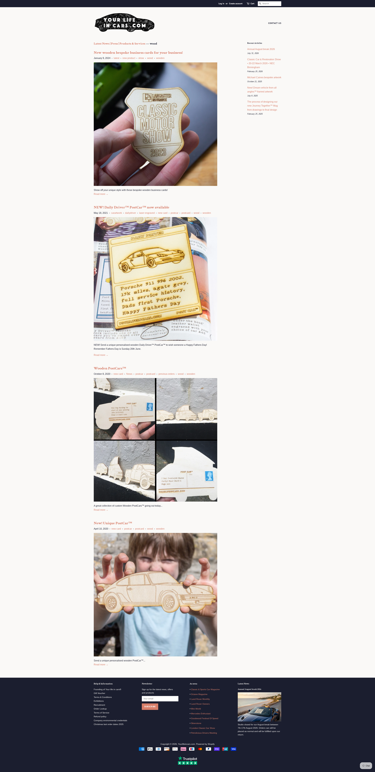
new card (162, 213)
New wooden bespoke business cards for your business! (138, 52)
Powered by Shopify (205, 744)
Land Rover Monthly (200, 699)
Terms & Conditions (103, 697)
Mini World (196, 709)
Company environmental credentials (110, 720)
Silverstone (196, 723)
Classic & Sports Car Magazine (205, 689)
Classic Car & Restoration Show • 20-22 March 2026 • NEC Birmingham (264, 63)
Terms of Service (101, 713)
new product (128, 58)
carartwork (116, 213)
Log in (221, 3)
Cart (252, 3)
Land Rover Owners (200, 704)
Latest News (243, 683)
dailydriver (130, 213)
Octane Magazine (199, 694)
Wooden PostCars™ (110, 368)
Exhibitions (99, 701)
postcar (174, 213)
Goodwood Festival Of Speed (204, 718)
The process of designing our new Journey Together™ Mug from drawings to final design (262, 105)
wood (150, 58)
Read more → (101, 194)
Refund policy (100, 716)
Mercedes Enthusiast (200, 714)
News (129, 374)
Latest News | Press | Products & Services (119, 44)
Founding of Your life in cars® (107, 689)
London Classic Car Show (203, 728)
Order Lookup (100, 709)
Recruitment (99, 705)
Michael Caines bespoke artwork (264, 77)
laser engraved (147, 213)
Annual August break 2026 (261, 49)
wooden (160, 58)
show (141, 58)
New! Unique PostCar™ (113, 523)
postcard (185, 213)
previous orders (166, 374)
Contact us (274, 23)
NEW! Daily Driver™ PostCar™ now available (131, 207)
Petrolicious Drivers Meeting (204, 733)
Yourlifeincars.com (186, 744)
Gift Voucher (99, 693)
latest (116, 58)
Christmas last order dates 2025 (108, 724)
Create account (235, 3)
